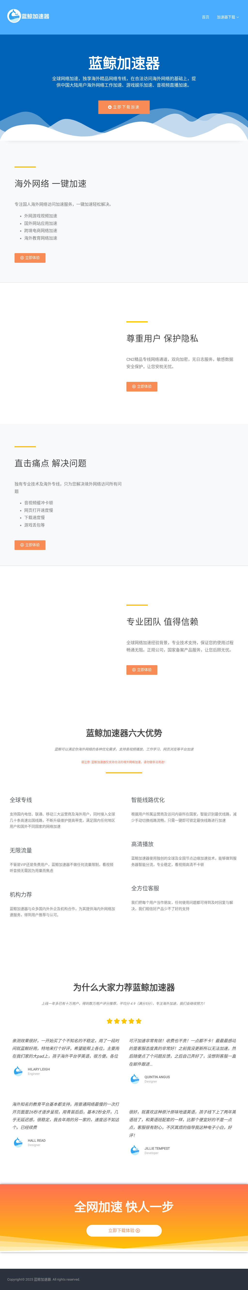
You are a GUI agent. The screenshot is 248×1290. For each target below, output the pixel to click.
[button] (124, 107)
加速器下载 (226, 17)
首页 (205, 17)
